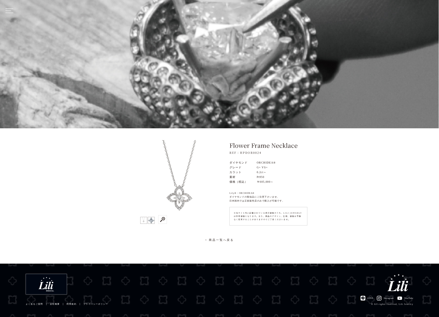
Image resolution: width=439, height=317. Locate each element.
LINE (370, 298)
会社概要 (55, 304)
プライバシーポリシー (95, 304)
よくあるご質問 (34, 304)
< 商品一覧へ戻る (219, 239)
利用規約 (71, 304)
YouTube (408, 298)
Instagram (389, 298)
